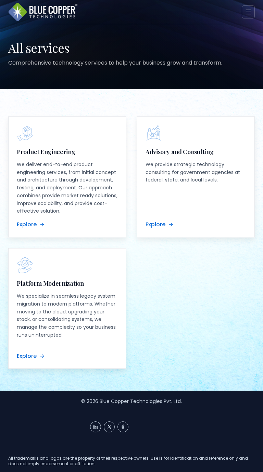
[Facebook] (122, 426)
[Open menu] (248, 11)
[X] (109, 426)
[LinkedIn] (95, 426)
